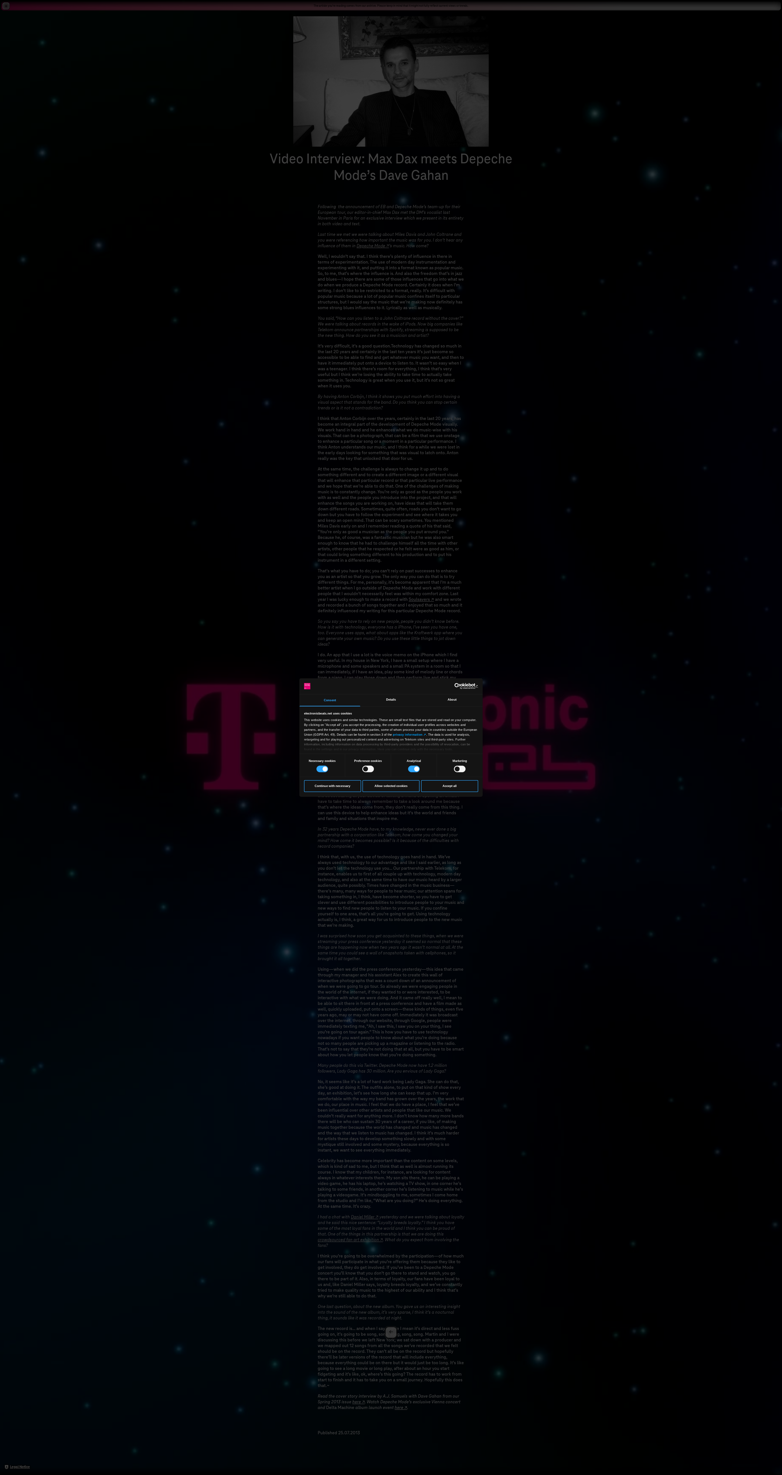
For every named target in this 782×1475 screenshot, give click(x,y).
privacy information (408, 734)
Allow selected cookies (391, 786)
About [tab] (452, 699)
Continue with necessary (332, 786)
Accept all (450, 786)
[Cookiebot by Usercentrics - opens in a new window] (460, 686)
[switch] (368, 769)
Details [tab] (391, 699)
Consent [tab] (330, 700)
